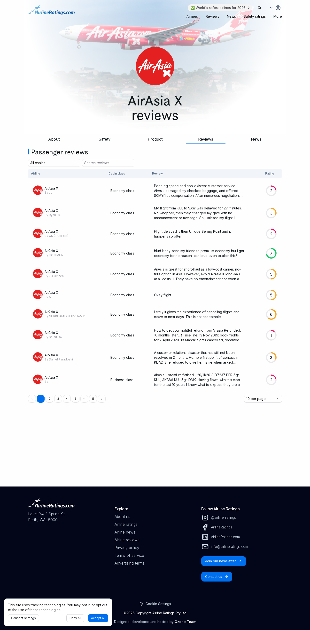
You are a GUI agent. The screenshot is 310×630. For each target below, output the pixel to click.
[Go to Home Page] (51, 12)
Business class (121, 380)
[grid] (155, 280)
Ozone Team (185, 622)
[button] (84, 399)
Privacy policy (127, 547)
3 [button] (58, 398)
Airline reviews (127, 539)
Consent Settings (23, 618)
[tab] (192, 16)
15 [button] (93, 398)
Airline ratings (126, 524)
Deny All (75, 618)
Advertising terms (130, 563)
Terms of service (129, 555)
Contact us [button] (213, 576)
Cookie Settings (158, 604)
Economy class (122, 191)
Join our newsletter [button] (220, 561)
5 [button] (76, 398)
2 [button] (49, 398)
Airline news (125, 532)
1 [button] (40, 398)
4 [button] (67, 398)
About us (122, 516)
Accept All (98, 618)
